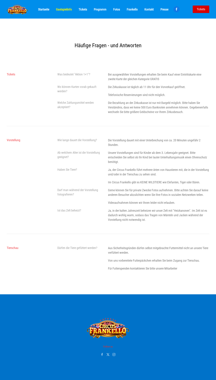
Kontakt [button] (149, 9)
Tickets (201, 9)
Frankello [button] (132, 9)
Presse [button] (164, 9)
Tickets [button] (83, 9)
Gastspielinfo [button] (64, 9)
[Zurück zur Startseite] (17, 9)
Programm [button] (100, 9)
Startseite (43, 9)
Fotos (116, 9)
